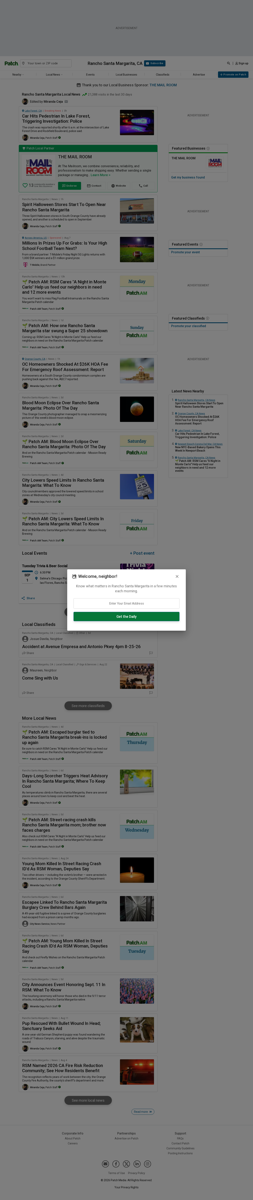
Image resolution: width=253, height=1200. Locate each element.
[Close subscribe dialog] (177, 576)
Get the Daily (126, 616)
